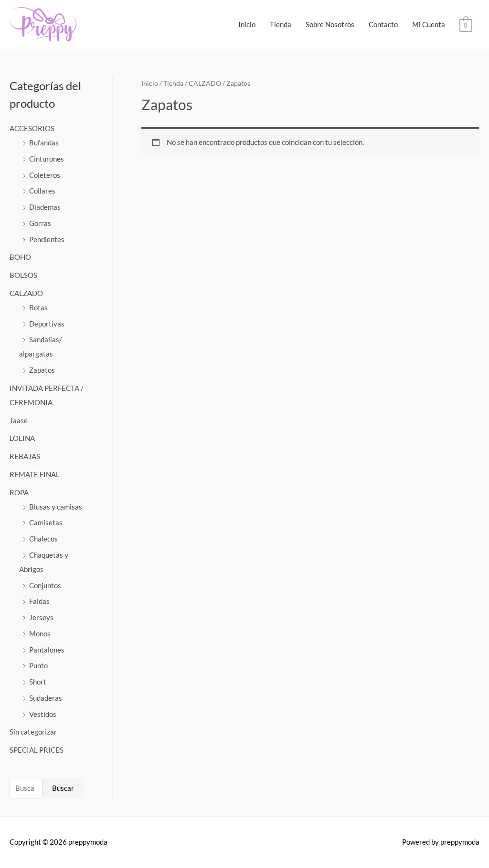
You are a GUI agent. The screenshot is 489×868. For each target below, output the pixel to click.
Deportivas (46, 323)
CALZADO (26, 293)
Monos (40, 633)
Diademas (45, 207)
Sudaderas (45, 698)
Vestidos (42, 714)
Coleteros (44, 175)
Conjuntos (45, 585)
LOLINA (22, 438)
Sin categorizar (33, 731)
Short (37, 681)
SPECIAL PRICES (37, 749)
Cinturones (46, 158)
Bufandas (44, 142)
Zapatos (42, 370)
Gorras (40, 223)
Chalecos (43, 538)
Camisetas (46, 522)
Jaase (19, 420)
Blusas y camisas (55, 506)
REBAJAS (25, 456)
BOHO (20, 257)
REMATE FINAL (35, 474)
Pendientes (46, 239)
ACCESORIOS (32, 128)
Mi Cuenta (428, 24)
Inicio (246, 24)
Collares (42, 190)
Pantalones (46, 649)
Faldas (39, 601)
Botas (38, 307)
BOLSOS (23, 275)
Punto (38, 665)
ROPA (19, 492)
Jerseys (41, 617)
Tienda (280, 24)
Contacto (383, 24)
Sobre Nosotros (330, 24)
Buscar (63, 788)
